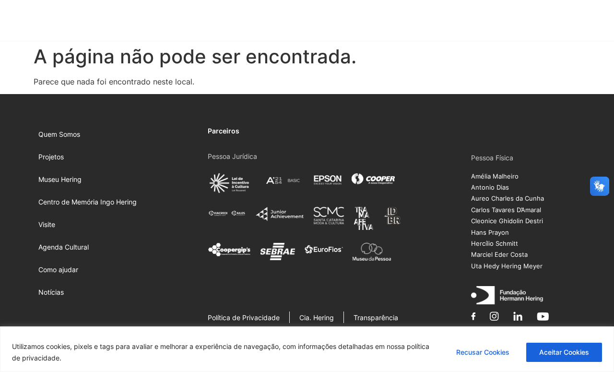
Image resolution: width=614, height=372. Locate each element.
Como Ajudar (530, 22)
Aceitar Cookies (564, 352)
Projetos (225, 22)
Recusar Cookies (482, 352)
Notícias (579, 22)
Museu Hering (276, 22)
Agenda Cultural (478, 22)
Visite (437, 22)
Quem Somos (185, 22)
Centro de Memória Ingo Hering (363, 22)
